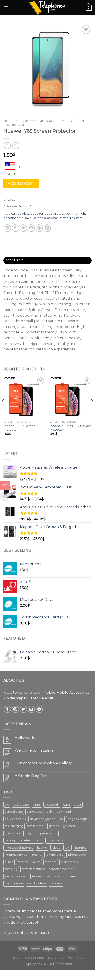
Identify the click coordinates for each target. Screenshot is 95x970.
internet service (16, 854)
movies (22, 862)
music (36, 862)
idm (67, 847)
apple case (21, 804)
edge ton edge (41, 213)
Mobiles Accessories (52, 121)
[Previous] (3, 410)
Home (8, 121)
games (54, 826)
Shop (23, 121)
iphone (36, 854)
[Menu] (6, 7)
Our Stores (35, 957)
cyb (49, 811)
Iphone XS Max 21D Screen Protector (70, 427)
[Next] (92, 410)
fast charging (14, 826)
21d (7, 804)
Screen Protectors (31, 206)
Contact (67, 957)
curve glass (35, 811)
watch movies (65, 876)
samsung (11, 869)
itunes (9, 862)
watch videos (36, 883)
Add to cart (21, 183)
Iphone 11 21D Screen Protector (19, 427)
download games (42, 819)
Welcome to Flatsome (34, 750)
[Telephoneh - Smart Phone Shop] (47, 7)
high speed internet (19, 847)
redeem (51, 862)
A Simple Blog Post (31, 776)
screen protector (45, 218)
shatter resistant (70, 218)
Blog (52, 957)
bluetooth (52, 804)
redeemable (70, 862)
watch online (14, 883)
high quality (55, 840)
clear (77, 804)
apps (36, 804)
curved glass (20, 213)
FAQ (80, 957)
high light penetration (42, 833)
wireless (56, 883)
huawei (27, 218)
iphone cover (77, 854)
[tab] (47, 260)
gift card (69, 826)
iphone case (54, 854)
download (63, 811)
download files (15, 819)
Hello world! (25, 738)
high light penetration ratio (23, 840)
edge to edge (77, 819)
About (17, 957)
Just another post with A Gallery (43, 763)
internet (80, 847)
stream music (41, 876)
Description (16, 260)
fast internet (36, 826)
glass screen (63, 213)
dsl (61, 819)
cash (66, 804)
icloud (56, 847)
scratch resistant (33, 869)
